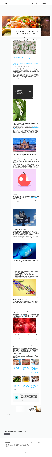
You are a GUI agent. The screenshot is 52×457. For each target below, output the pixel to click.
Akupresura (7, 37)
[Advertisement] (26, 10)
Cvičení (33, 3)
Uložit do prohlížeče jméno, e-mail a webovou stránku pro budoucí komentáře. (15, 431)
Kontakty (39, 443)
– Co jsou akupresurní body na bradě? (18, 57)
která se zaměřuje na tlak (33, 197)
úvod (31, 442)
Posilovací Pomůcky (43, 3)
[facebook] (46, 444)
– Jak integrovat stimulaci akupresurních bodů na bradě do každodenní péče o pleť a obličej (25, 62)
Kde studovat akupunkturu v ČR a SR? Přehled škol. (32, 409)
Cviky (37, 3)
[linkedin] (46, 445)
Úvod (29, 3)
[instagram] (46, 442)
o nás (39, 442)
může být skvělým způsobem (21, 315)
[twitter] (46, 443)
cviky (31, 443)
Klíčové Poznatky (15, 64)
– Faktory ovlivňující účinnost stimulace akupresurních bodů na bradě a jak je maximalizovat (25, 63)
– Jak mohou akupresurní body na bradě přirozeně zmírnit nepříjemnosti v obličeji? (24, 58)
